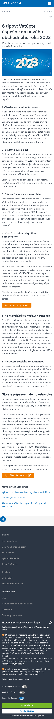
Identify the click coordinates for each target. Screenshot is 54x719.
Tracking (6, 572)
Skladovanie (8, 553)
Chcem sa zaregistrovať (16, 305)
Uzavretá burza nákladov (14, 547)
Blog (4, 598)
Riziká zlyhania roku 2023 (14, 498)
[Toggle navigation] (49, 3)
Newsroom (7, 610)
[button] (3, 519)
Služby (5, 534)
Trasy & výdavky (10, 564)
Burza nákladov (9, 541)
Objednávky (7, 578)
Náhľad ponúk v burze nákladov (17, 604)
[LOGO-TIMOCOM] (12, 3)
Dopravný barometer (12, 615)
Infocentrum (8, 591)
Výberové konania (10, 558)
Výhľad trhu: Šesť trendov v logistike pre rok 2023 (26, 492)
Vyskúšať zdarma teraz (16, 475)
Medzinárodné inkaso (12, 584)
